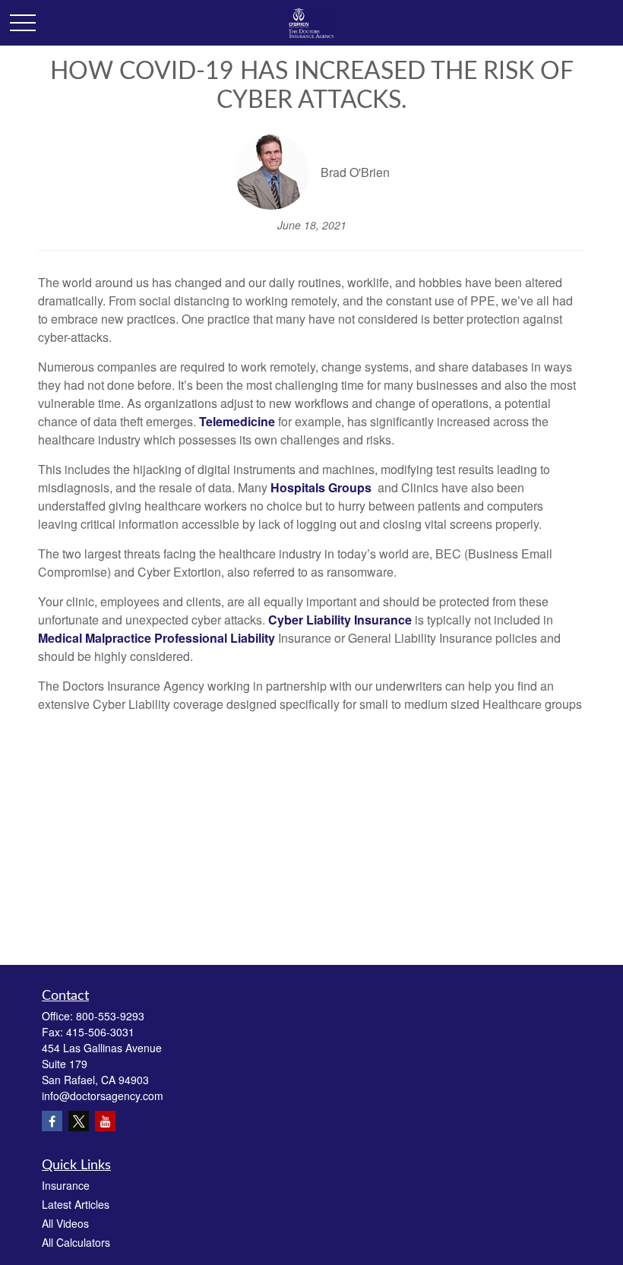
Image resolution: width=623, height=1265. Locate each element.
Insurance (66, 1185)
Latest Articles (75, 1204)
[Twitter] (78, 1121)
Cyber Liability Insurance (341, 619)
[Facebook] (52, 1121)
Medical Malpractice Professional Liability (156, 638)
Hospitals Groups (321, 487)
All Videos (65, 1223)
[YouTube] (105, 1121)
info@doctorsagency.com (102, 1095)
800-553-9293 (110, 1015)
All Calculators (76, 1242)
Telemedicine (237, 421)
